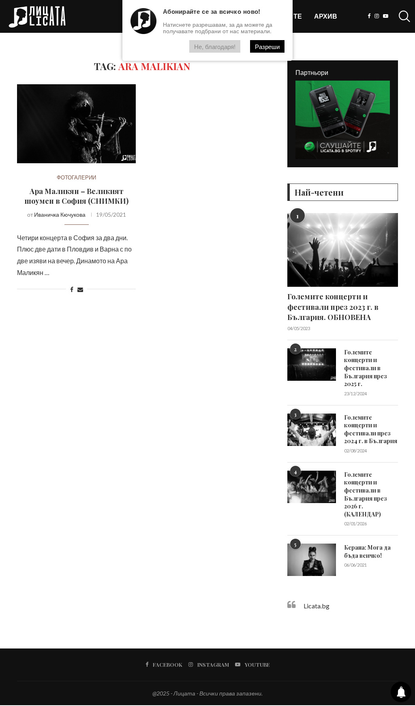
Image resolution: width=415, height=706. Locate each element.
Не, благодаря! (214, 46)
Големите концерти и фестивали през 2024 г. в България (370, 429)
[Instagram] (376, 16)
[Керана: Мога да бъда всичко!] (311, 560)
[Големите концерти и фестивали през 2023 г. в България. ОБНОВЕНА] (342, 250)
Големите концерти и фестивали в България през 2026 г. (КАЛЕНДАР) (365, 494)
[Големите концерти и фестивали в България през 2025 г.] (311, 364)
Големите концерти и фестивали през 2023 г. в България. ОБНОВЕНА (333, 307)
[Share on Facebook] (71, 289)
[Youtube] (385, 16)
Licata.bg (316, 606)
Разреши (267, 46)
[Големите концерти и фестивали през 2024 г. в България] (311, 430)
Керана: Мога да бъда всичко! (367, 551)
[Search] (403, 16)
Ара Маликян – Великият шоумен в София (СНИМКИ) (76, 196)
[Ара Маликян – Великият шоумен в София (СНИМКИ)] (76, 124)
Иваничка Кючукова (60, 214)
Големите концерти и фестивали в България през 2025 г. (365, 368)
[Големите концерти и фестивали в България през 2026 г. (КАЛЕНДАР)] (311, 487)
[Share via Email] (80, 289)
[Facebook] (369, 16)
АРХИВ (325, 16)
